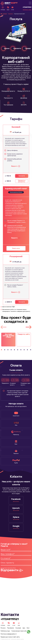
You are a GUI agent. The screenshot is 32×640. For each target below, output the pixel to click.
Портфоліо (10, 628)
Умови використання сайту (19, 631)
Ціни (24, 628)
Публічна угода (5, 631)
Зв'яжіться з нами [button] (27, 9)
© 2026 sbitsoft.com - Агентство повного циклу (12, 639)
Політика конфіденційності (9, 634)
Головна (4, 13)
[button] (30, 3)
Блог (28, 628)
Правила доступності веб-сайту (10, 637)
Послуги (10, 13)
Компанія (18, 628)
